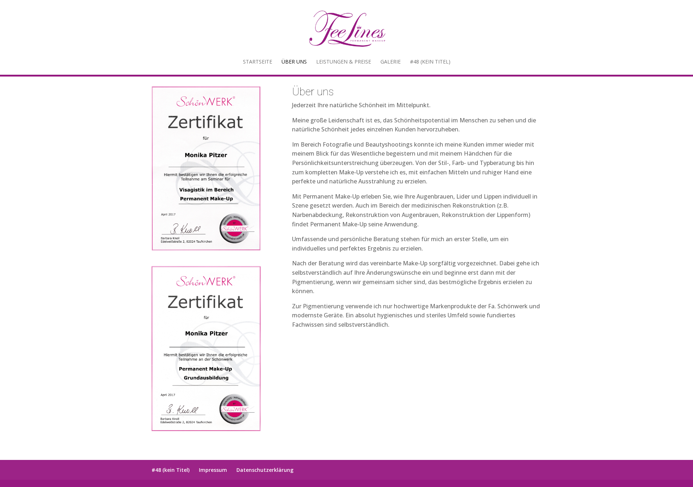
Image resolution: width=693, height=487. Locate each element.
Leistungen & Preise (343, 62)
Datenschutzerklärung (264, 469)
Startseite (257, 62)
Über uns (294, 62)
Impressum (213, 469)
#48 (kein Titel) (430, 62)
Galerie (390, 62)
